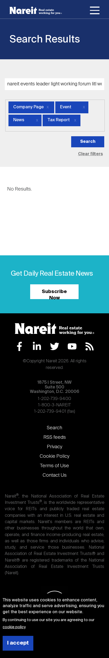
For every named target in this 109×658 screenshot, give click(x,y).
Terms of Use (54, 466)
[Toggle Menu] (94, 11)
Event (65, 107)
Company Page (28, 107)
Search (54, 428)
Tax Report (58, 120)
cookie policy (14, 627)
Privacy (54, 447)
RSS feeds (54, 437)
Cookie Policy (54, 456)
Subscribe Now (54, 294)
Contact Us (55, 475)
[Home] (36, 10)
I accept (18, 643)
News (18, 120)
